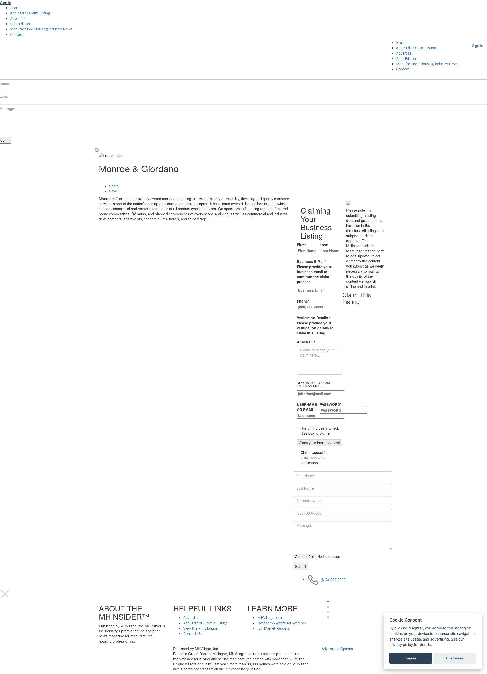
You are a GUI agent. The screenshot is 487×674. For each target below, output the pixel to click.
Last (324, 244)
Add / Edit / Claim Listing (30, 13)
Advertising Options (337, 648)
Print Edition (20, 23)
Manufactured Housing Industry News (41, 29)
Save (113, 190)
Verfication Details (315, 325)
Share (114, 185)
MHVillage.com (269, 617)
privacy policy (401, 644)
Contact (16, 34)
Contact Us (192, 633)
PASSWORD (330, 404)
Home (15, 7)
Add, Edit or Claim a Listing (205, 622)
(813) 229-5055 (333, 579)
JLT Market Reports (273, 628)
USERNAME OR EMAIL (307, 407)
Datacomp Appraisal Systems (281, 622)
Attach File (306, 341)
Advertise (17, 18)
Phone (303, 301)
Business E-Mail (314, 271)
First (301, 244)
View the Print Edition (200, 628)
